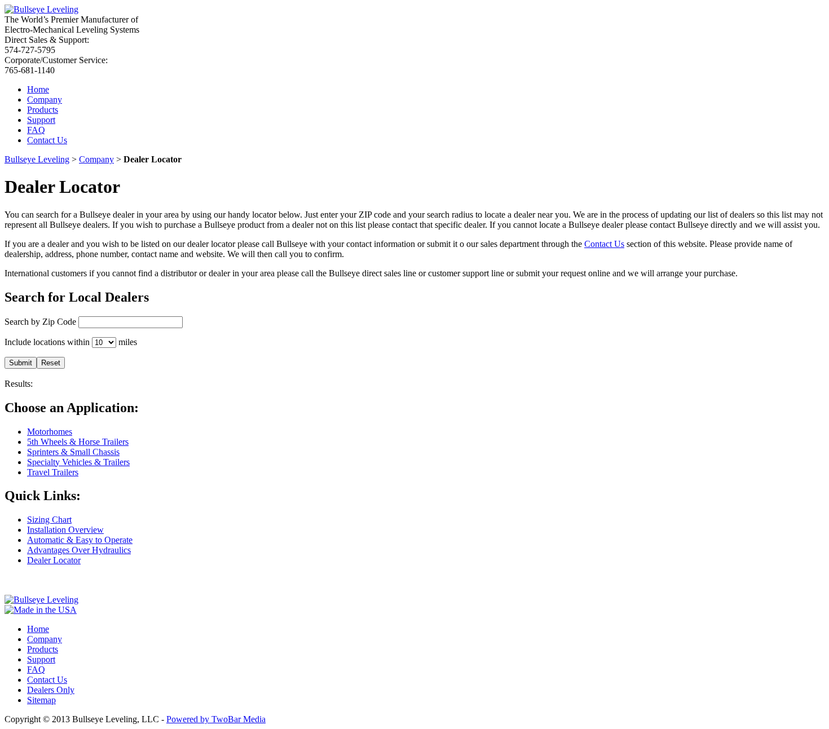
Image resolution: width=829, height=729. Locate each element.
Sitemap (41, 700)
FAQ (36, 130)
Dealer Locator (54, 560)
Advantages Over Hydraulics (79, 550)
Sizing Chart (49, 519)
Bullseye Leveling (37, 159)
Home (38, 89)
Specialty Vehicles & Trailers (78, 462)
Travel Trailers (52, 472)
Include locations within (47, 342)
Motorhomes (49, 431)
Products (42, 109)
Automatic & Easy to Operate (80, 540)
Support (41, 120)
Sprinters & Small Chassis (73, 452)
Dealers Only (50, 690)
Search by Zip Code (40, 321)
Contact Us (47, 140)
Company (44, 99)
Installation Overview (65, 529)
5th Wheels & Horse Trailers (78, 442)
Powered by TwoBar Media (216, 719)
